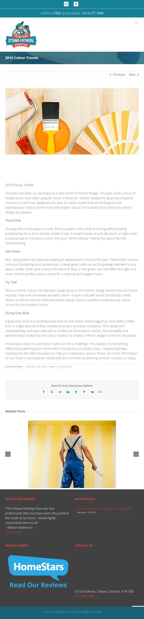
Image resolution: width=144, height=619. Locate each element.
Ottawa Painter (15, 366)
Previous (119, 74)
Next (132, 74)
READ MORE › (15, 532)
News (52, 366)
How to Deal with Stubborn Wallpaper (104, 508)
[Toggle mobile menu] (137, 23)
